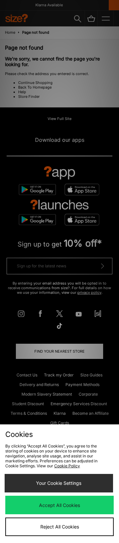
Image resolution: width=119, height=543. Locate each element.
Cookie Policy (67, 465)
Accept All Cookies (59, 505)
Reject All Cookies (59, 526)
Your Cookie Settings (58, 483)
